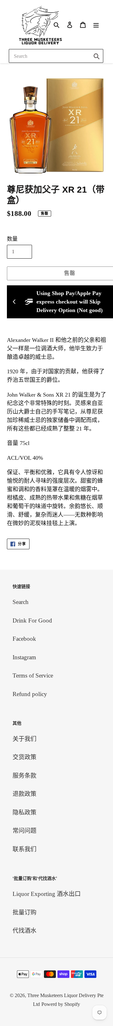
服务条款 (24, 775)
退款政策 (24, 794)
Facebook (24, 638)
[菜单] (96, 24)
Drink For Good (32, 620)
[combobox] (56, 56)
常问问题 (24, 830)
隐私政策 (24, 812)
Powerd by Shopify (60, 1004)
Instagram (24, 657)
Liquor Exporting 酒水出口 (47, 894)
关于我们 (24, 739)
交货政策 (24, 757)
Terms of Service (33, 675)
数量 (12, 239)
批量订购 (24, 912)
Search (21, 602)
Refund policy (30, 694)
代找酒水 (24, 930)
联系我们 (24, 849)
